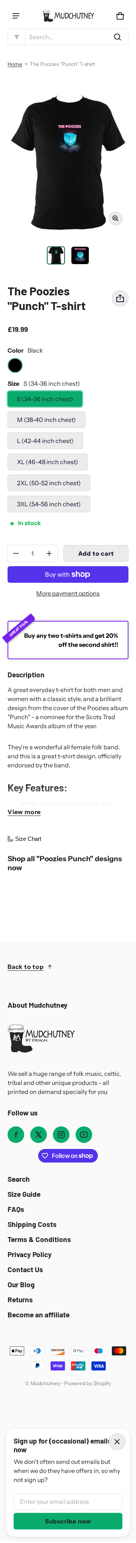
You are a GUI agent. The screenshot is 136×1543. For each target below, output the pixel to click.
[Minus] (16, 553)
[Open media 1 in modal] (68, 162)
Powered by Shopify (87, 1383)
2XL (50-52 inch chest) (49, 483)
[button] (68, 37)
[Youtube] (84, 1134)
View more (24, 812)
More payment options (68, 593)
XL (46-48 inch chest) (47, 462)
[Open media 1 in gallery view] (56, 255)
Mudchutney (45, 1383)
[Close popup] (117, 1441)
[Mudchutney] (68, 15)
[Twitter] (38, 1134)
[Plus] (49, 553)
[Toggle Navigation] (16, 16)
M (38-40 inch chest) (46, 419)
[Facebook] (16, 1134)
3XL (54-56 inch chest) (49, 504)
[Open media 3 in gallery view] (80, 255)
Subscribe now (68, 1521)
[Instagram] (61, 1134)
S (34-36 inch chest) (45, 399)
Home (15, 64)
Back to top (26, 966)
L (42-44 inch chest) (45, 441)
